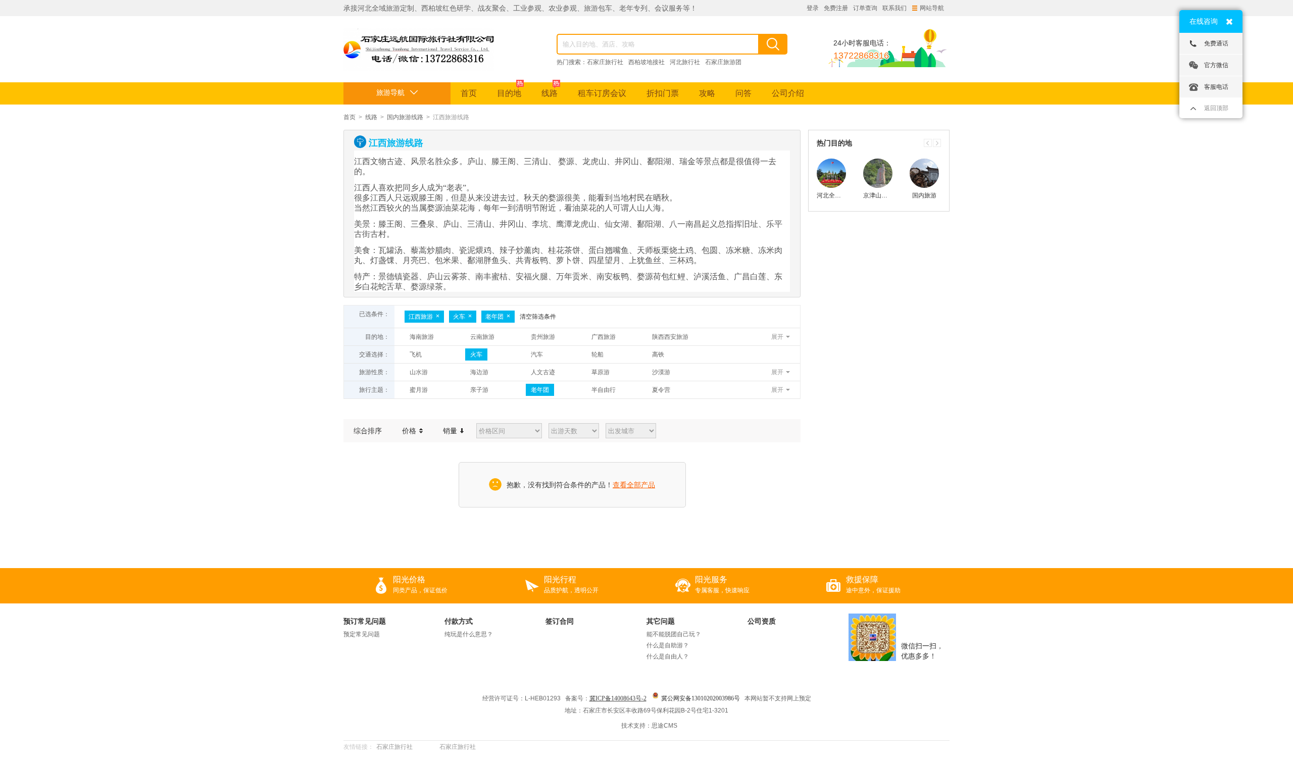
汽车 (537, 354)
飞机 (416, 354)
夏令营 (661, 389)
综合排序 (368, 431)
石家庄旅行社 (605, 62)
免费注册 (836, 8)
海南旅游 (422, 336)
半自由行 (603, 389)
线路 (549, 93)
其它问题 (660, 621)
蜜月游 (419, 389)
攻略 (707, 93)
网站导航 (932, 8)
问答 (743, 93)
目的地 (509, 93)
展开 (777, 336)
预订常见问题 (364, 621)
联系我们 (894, 8)
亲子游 (479, 389)
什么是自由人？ (667, 656)
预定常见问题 (361, 634)
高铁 (658, 354)
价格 (410, 431)
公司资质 (762, 621)
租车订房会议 (602, 93)
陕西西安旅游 (670, 336)
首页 (469, 93)
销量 (451, 431)
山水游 (419, 372)
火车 (459, 316)
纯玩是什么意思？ (468, 634)
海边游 (479, 372)
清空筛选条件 (538, 316)
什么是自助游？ (667, 645)
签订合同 (559, 621)
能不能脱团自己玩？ (673, 634)
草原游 (600, 372)
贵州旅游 (543, 336)
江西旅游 (421, 316)
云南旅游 (482, 336)
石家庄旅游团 (723, 62)
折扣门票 (662, 93)
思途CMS (664, 725)
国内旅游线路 (405, 117)
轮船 (597, 354)
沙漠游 (661, 372)
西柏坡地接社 (646, 62)
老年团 (494, 316)
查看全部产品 (634, 485)
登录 (813, 8)
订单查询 (865, 8)
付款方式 (458, 621)
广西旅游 (603, 336)
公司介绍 (788, 93)
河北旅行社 (685, 62)
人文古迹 (543, 372)
